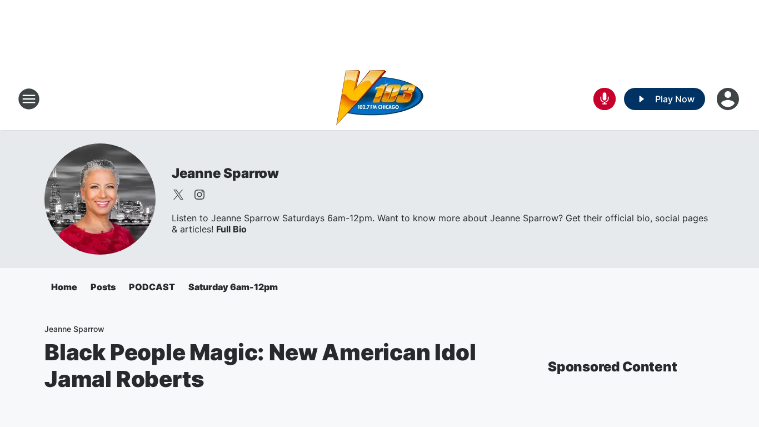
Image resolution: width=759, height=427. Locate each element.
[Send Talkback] (604, 99)
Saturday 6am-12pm (233, 286)
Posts (103, 286)
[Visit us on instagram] (199, 194)
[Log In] (729, 99)
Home (64, 286)
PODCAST (152, 286)
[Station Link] (379, 99)
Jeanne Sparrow (225, 173)
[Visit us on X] (178, 194)
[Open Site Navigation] (29, 99)
